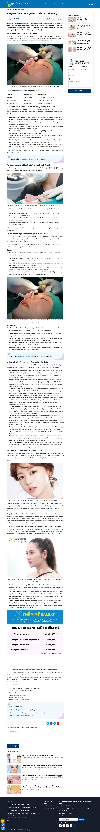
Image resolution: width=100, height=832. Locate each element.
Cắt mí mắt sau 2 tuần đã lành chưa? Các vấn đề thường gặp (41, 776)
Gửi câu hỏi (79, 91)
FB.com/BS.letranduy (21, 697)
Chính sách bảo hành (50, 808)
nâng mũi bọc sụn (38, 117)
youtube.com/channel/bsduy (22, 699)
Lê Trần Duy (15, 18)
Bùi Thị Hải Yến (14, 4)
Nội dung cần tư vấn (73, 79)
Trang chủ (9, 9)
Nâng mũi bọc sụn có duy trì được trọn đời (21, 715)
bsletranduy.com (18, 693)
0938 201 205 (22, 818)
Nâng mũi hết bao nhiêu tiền (25, 356)
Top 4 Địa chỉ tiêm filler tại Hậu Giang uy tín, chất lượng (40, 786)
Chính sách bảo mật (49, 806)
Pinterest (58, 723)
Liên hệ (63, 4)
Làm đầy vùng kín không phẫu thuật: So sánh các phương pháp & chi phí (83, 42)
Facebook (51, 723)
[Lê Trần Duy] (71, 825)
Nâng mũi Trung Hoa (16, 710)
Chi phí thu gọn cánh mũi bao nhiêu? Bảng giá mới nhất (83, 27)
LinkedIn (54, 723)
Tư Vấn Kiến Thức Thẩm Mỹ (18, 9)
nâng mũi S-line (54, 591)
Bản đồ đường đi (11, 815)
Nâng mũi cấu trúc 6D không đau (19, 713)
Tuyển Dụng (55, 4)
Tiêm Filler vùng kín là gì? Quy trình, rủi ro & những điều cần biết (84, 49)
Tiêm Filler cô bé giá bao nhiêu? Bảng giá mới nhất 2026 (84, 34)
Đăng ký (81, 819)
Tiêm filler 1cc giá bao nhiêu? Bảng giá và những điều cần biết (83, 19)
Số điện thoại (83, 66)
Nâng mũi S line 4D (25, 159)
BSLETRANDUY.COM (21, 830)
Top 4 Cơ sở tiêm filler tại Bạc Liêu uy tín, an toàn (37, 755)
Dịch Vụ (32, 4)
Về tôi (26, 4)
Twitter (48, 723)
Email (69, 72)
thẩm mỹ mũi (16, 239)
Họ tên (70, 66)
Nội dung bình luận (12, 731)
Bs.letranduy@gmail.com (19, 695)
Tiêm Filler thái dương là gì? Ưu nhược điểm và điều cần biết (41, 765)
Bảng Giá (47, 4)
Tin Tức (40, 4)
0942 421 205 (12, 818)
